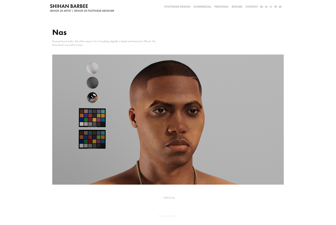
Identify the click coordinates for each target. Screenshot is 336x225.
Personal (221, 6)
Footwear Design (177, 6)
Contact (251, 6)
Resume (237, 6)
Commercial (202, 6)
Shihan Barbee (69, 6)
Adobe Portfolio (172, 216)
